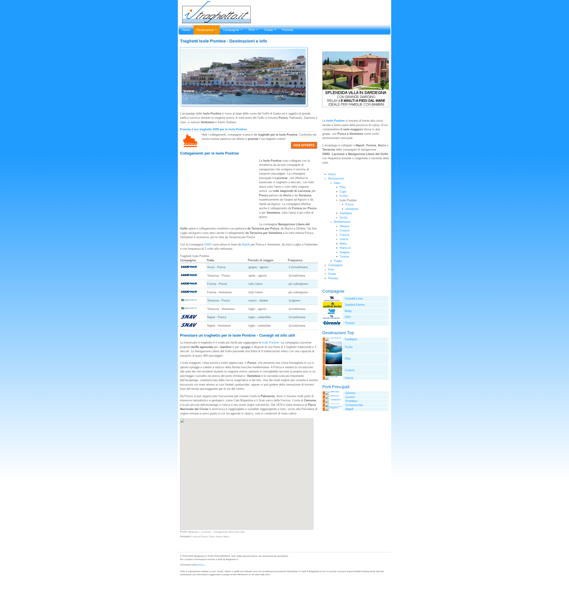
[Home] (215, 21)
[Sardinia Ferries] (332, 307)
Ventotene (351, 209)
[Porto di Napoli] (333, 407)
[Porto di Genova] (333, 391)
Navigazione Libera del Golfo (229, 532)
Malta (343, 243)
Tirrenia (349, 323)
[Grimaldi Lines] (332, 300)
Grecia (344, 239)
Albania (344, 226)
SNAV (208, 244)
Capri (343, 191)
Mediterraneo (342, 221)
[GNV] (332, 319)
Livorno (350, 397)
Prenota (287, 30)
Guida (269, 30)
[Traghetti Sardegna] (332, 337)
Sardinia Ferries (355, 304)
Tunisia (344, 256)
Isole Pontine (270, 342)
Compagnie (231, 30)
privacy (200, 564)
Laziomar (206, 532)
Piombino (351, 401)
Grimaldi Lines (354, 298)
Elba (342, 187)
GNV (348, 317)
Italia (337, 183)
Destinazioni (205, 30)
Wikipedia (193, 532)
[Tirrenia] (332, 325)
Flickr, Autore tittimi (219, 536)
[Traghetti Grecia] (330, 376)
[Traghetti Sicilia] (332, 351)
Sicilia (343, 217)
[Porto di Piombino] (333, 399)
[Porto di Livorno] (333, 395)
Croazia (344, 230)
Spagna (344, 252)
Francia (344, 235)
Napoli (246, 244)
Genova (350, 393)
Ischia (343, 195)
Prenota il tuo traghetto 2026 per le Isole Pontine (213, 129)
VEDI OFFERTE (304, 145)
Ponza (349, 204)
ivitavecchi (354, 405)
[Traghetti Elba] (332, 363)
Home (186, 30)
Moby (348, 311)
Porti (252, 30)
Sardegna (346, 213)
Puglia (338, 261)
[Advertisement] (219, 188)
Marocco (345, 247)
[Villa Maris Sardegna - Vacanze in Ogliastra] (355, 106)
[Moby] (332, 313)
